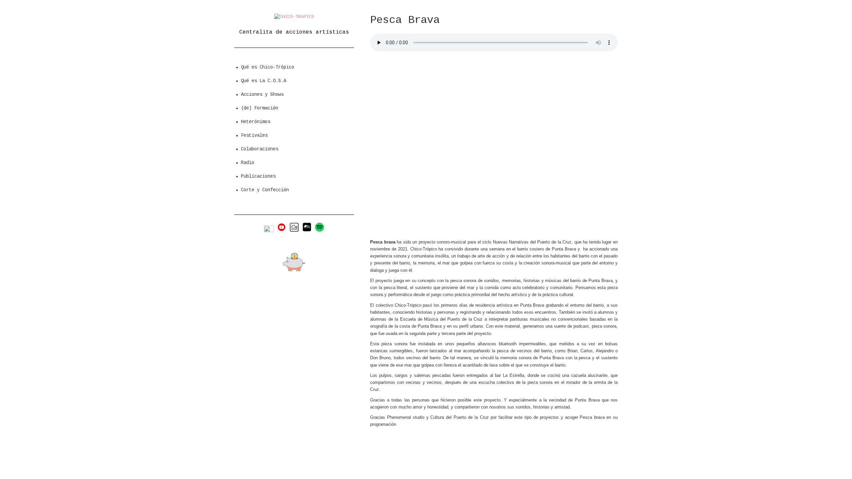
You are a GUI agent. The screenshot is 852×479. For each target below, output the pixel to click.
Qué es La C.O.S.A (263, 80)
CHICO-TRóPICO (448, 451)
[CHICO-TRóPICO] (294, 16)
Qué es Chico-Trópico (267, 67)
